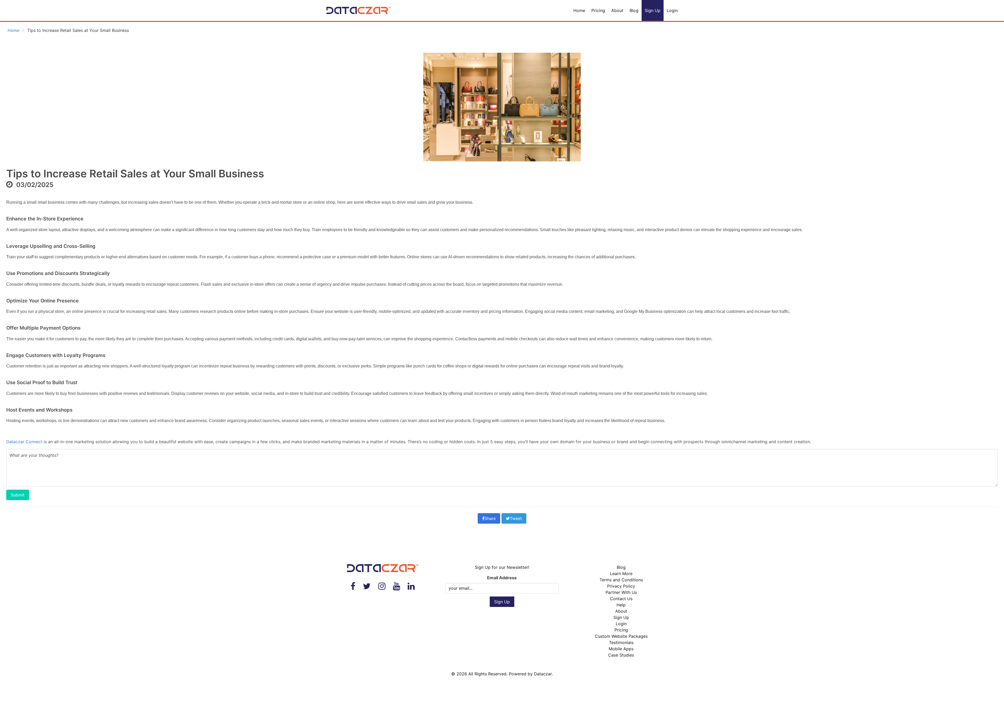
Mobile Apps (621, 648)
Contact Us (621, 598)
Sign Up (652, 10)
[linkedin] (411, 586)
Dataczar (543, 673)
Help (621, 604)
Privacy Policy (621, 586)
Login (672, 10)
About (617, 10)
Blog (634, 10)
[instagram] (382, 586)
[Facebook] (352, 586)
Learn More (621, 573)
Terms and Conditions (621, 579)
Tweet (516, 518)
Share (490, 518)
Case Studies (621, 655)
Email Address (502, 577)
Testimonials (621, 642)
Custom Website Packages (621, 636)
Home (579, 10)
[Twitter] (367, 586)
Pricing (598, 10)
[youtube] (396, 586)
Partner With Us (621, 592)
